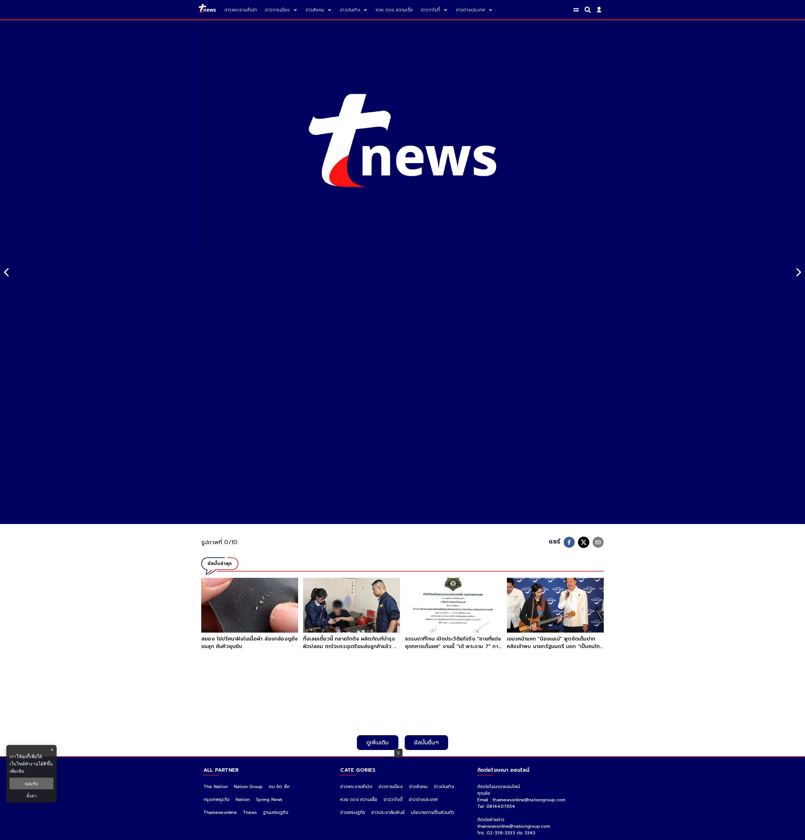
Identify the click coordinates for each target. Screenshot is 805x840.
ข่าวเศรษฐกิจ (352, 812)
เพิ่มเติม (16, 771)
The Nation (215, 786)
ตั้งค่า (31, 796)
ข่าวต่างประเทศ (423, 799)
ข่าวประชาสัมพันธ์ (388, 812)
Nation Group (248, 786)
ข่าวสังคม (418, 786)
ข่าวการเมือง (391, 786)
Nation (243, 799)
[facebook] (569, 542)
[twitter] (583, 542)
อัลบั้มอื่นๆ (426, 742)
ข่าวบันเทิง (444, 786)
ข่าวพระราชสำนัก (356, 786)
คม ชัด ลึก (279, 786)
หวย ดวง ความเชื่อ (358, 799)
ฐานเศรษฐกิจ (275, 812)
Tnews (250, 812)
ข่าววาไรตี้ (393, 799)
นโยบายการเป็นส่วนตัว (432, 812)
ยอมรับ (31, 783)
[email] (598, 542)
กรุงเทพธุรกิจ (216, 799)
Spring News (269, 799)
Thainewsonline (220, 812)
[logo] (207, 9)
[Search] (588, 9)
